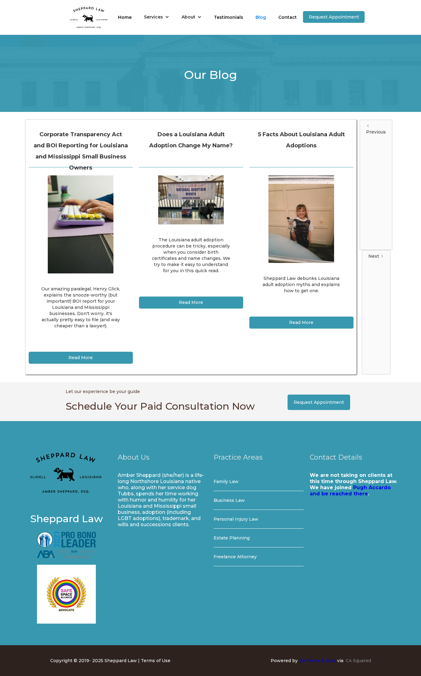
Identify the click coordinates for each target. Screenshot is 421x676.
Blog (260, 17)
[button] (156, 17)
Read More (80, 357)
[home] (89, 17)
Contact (287, 17)
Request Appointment (334, 17)
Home (125, 17)
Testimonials (228, 17)
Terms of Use (155, 660)
